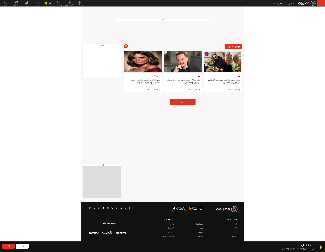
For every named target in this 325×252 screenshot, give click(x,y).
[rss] (94, 208)
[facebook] (129, 208)
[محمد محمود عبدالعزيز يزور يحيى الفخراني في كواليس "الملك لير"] (223, 61)
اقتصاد (235, 228)
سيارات (200, 232)
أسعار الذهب (26, 5)
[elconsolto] (107, 233)
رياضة (236, 232)
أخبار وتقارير (155, 76)
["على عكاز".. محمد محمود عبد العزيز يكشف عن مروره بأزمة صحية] (183, 61)
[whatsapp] (112, 208)
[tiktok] (103, 208)
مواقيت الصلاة (59, 5)
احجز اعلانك (170, 232)
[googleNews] (90, 208)
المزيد (183, 102)
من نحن (171, 224)
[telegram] (107, 208)
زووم (238, 76)
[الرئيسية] (307, 3)
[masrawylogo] (224, 209)
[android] (195, 208)
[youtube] (116, 208)
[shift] (94, 233)
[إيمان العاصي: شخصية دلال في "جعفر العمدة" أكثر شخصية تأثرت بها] (143, 61)
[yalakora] (121, 233)
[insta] (121, 208)
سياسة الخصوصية (167, 236)
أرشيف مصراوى (69, 5)
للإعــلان (16, 5)
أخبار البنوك (199, 224)
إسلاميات (200, 236)
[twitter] (125, 208)
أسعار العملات (37, 5)
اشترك (8, 246)
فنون (201, 228)
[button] (321, 3)
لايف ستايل (233, 236)
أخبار (236, 224)
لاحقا (22, 246)
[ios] (179, 208)
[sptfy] (99, 208)
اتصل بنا (171, 228)
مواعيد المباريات (79, 5)
